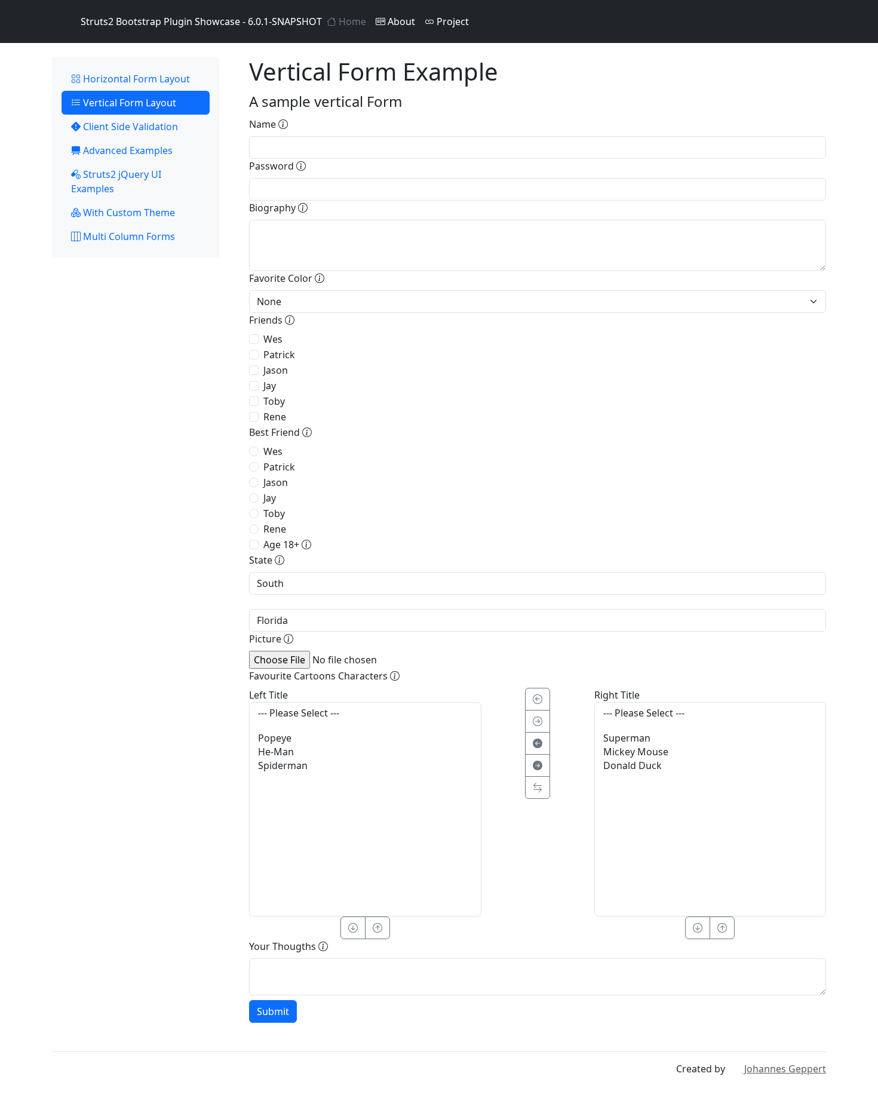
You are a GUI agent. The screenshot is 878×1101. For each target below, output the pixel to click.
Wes (273, 339)
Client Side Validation (129, 126)
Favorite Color (282, 278)
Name (263, 124)
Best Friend (275, 432)
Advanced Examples (127, 150)
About (400, 21)
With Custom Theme (128, 212)
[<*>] (537, 787)
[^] (377, 928)
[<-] (537, 699)
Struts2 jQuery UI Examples (116, 181)
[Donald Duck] (710, 766)
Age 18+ (282, 544)
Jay (269, 385)
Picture (266, 638)
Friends (267, 320)
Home (351, 21)
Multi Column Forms (128, 236)
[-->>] (537, 765)
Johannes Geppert (784, 1068)
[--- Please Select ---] (365, 713)
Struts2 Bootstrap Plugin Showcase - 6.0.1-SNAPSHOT (201, 21)
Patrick (279, 354)
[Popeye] (365, 738)
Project (451, 21)
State (262, 560)
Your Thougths (283, 946)
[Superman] (710, 738)
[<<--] (537, 743)
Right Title (617, 695)
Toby (274, 401)
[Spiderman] (365, 766)
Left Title (268, 695)
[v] (353, 928)
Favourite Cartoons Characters (319, 675)
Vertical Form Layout (128, 102)
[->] (537, 721)
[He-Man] (365, 752)
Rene (274, 416)
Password (272, 166)
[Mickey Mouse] (710, 752)
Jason (275, 370)
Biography (273, 207)
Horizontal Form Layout (135, 78)
